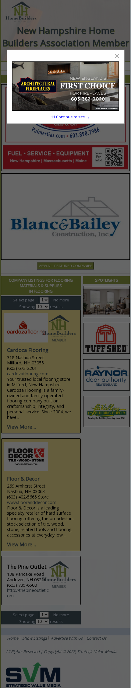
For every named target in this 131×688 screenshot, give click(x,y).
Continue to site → (70, 117)
